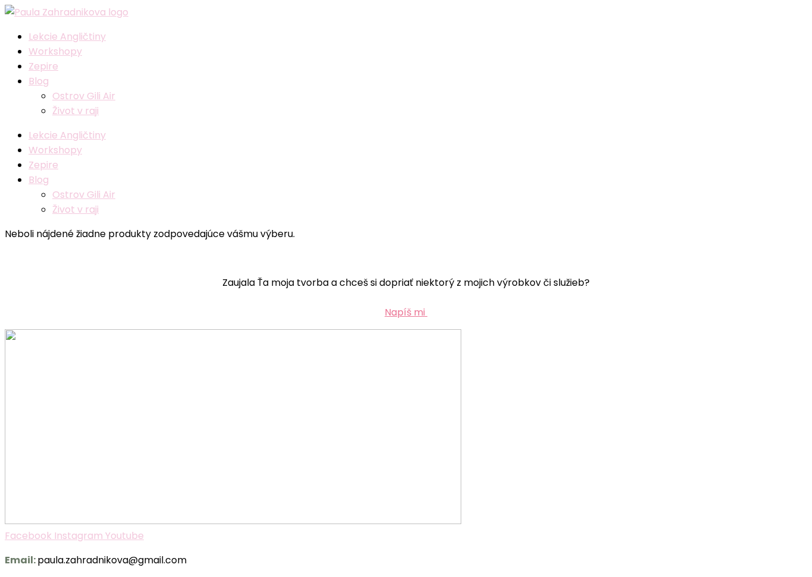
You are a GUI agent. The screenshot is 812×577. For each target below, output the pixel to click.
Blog (39, 81)
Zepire (43, 66)
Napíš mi (406, 312)
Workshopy (55, 51)
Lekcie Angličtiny (67, 36)
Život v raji (75, 111)
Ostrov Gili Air (83, 96)
